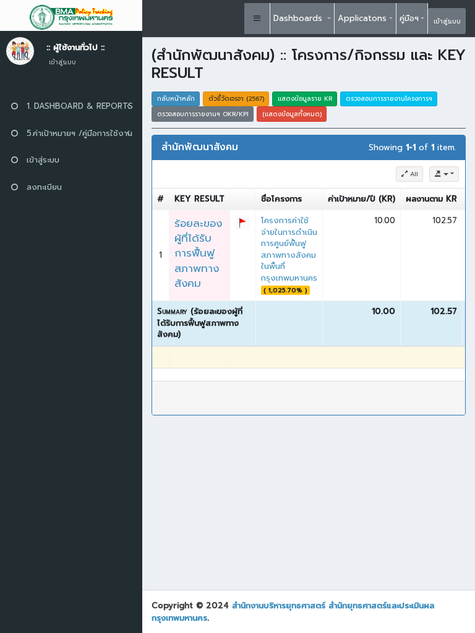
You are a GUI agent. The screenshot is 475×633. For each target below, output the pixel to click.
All (413, 174)
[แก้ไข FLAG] (242, 222)
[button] (257, 18)
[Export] (444, 174)
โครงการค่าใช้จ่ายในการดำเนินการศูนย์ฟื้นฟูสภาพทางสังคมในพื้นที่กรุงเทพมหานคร (289, 249)
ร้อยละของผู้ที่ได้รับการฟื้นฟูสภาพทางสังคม (198, 253)
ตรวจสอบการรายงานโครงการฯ (389, 98)
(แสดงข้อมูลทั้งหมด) (292, 114)
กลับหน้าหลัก (176, 98)
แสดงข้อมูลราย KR (305, 98)
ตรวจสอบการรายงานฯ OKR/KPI (203, 114)
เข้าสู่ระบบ (447, 21)
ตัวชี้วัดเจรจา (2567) (236, 98)
